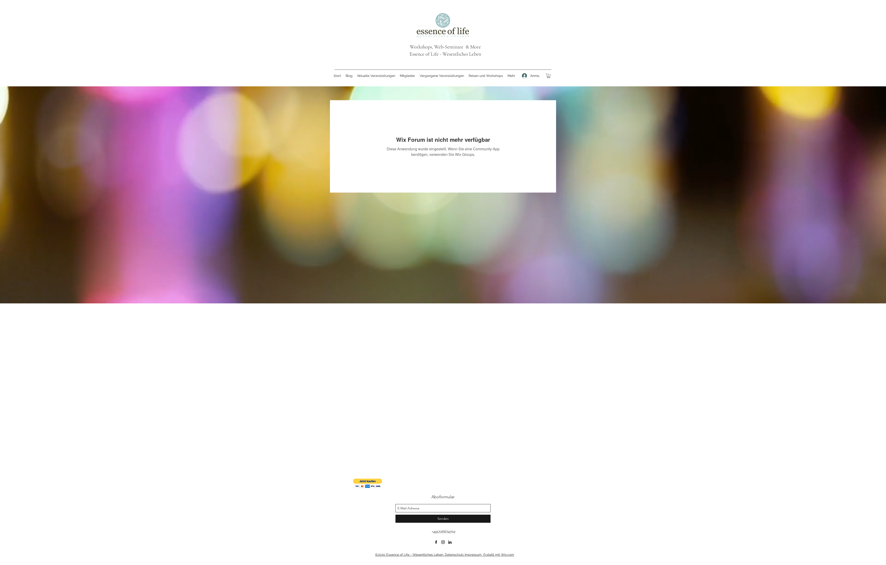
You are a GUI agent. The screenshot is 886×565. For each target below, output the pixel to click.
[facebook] (436, 542)
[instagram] (443, 542)
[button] (548, 75)
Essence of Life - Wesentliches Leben (445, 54)
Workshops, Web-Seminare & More (445, 47)
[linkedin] (450, 542)
